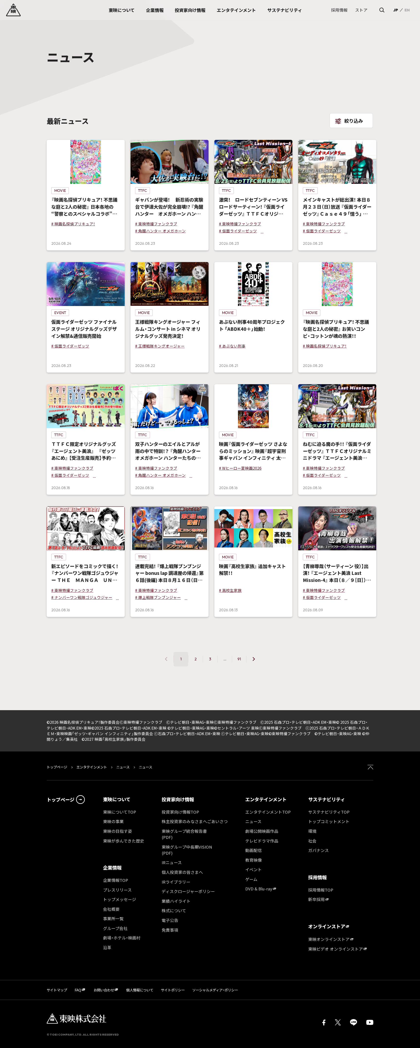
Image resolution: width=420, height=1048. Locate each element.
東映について (117, 799)
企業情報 (112, 867)
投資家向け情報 (178, 799)
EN (407, 10)
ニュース (123, 766)
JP (395, 10)
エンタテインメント (91, 766)
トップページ (57, 766)
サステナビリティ (326, 799)
